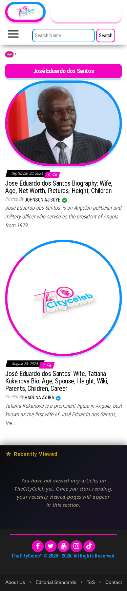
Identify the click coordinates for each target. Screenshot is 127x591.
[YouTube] (63, 546)
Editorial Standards (56, 582)
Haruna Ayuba (40, 397)
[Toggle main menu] (13, 35)
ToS (91, 582)
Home (9, 54)
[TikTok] (89, 546)
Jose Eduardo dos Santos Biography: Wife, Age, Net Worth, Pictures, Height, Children (58, 187)
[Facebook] (38, 546)
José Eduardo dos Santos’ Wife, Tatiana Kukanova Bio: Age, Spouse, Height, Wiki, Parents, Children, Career (56, 381)
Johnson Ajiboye (43, 200)
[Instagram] (76, 546)
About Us (15, 582)
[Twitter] (51, 546)
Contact (113, 582)
